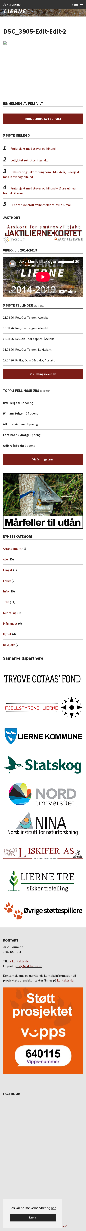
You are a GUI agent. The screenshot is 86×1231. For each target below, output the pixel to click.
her (53, 1208)
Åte (5, 559)
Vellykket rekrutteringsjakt (29, 160)
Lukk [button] (32, 1217)
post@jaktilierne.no (28, 966)
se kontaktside (18, 961)
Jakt (6, 602)
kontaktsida (65, 980)
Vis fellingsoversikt (43, 374)
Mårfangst (10, 623)
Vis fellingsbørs (43, 459)
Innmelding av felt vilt (43, 119)
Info (6, 591)
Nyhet (7, 634)
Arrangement (12, 548)
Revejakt (9, 645)
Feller (7, 581)
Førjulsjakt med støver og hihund (33, 148)
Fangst (7, 570)
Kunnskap (10, 613)
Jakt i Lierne (12, 4)
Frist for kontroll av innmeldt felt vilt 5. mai (41, 205)
